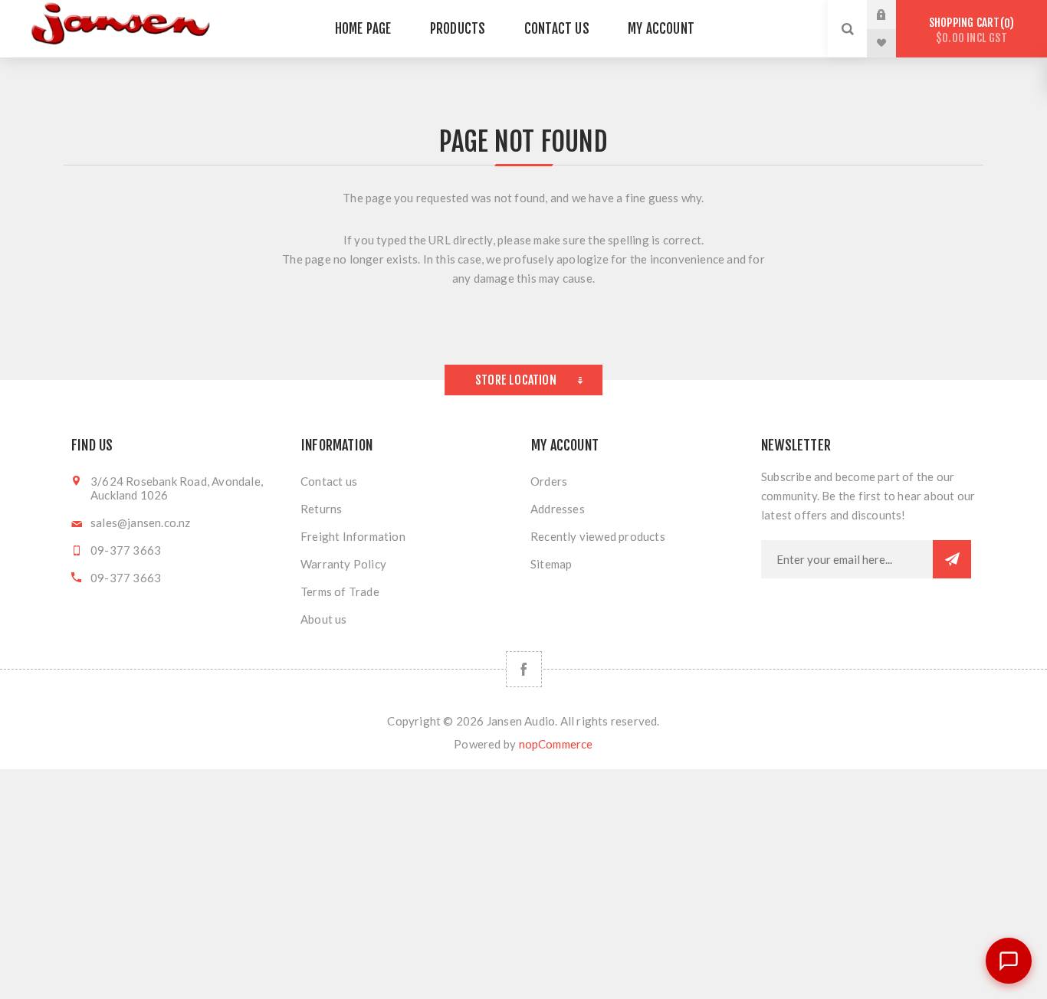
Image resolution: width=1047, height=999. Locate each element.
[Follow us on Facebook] (524, 669)
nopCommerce (556, 744)
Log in (893, 14)
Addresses (557, 509)
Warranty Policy (343, 564)
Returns (321, 509)
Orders (548, 481)
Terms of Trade (339, 591)
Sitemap (551, 564)
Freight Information (352, 536)
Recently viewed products (597, 536)
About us (323, 619)
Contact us (328, 481)
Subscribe (952, 559)
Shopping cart (969, 30)
